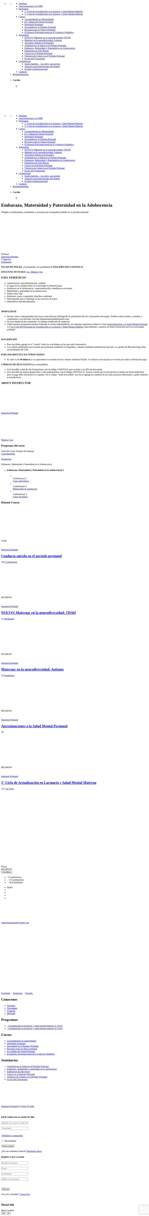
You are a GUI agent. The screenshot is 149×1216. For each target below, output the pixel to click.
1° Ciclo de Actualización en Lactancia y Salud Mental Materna (53, 11)
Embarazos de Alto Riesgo (36, 51)
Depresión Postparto (33, 24)
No (3, 1213)
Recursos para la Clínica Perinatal (39, 30)
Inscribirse (6, 872)
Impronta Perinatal (9, 413)
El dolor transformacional (36, 69)
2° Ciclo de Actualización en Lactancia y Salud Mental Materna (53, 14)
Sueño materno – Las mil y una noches (42, 64)
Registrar (17, 74)
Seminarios (24, 35)
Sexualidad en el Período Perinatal (40, 27)
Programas (23, 9)
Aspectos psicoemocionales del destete (42, 66)
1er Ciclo (9, 788)
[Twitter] (8, 895)
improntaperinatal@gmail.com (15, 922)
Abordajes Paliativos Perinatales (39, 43)
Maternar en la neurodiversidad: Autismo (43, 40)
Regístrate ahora (34, 1151)
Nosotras (23, 3)
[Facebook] (8, 890)
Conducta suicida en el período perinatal (31, 556)
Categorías (6, 259)
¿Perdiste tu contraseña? (12, 1135)
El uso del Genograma (34, 58)
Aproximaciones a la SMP (31, 6)
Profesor (5, 254)
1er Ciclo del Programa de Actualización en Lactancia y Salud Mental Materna (47, 327)
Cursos (22, 16)
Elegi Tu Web (28, 1106)
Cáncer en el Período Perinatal (38, 53)
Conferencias (25, 61)
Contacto (23, 72)
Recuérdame (10, 1141)
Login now (25, 1194)
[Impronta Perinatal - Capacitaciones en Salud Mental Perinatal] (23, 110)
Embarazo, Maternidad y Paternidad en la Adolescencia (49, 48)
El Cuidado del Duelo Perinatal (38, 22)
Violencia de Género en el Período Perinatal (44, 56)
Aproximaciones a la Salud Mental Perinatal (127, 324)
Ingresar (25, 74)
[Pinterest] (8, 898)
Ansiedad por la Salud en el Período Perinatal (45, 45)
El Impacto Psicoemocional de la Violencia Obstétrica (49, 32)
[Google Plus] (8, 892)
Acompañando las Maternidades (39, 19)
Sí (8, 1213)
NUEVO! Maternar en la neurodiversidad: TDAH (47, 37)
